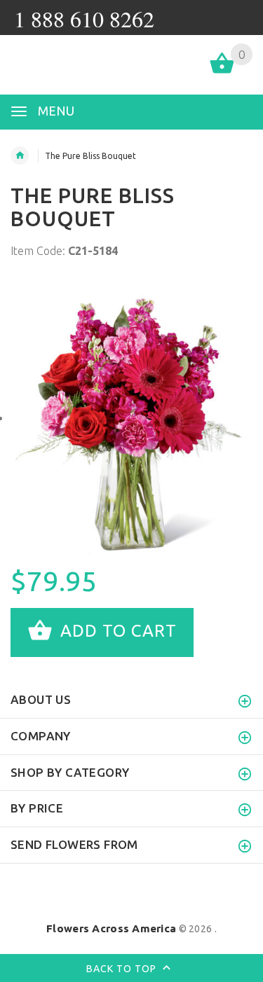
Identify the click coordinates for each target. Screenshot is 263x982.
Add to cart (116, 631)
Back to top (122, 968)
